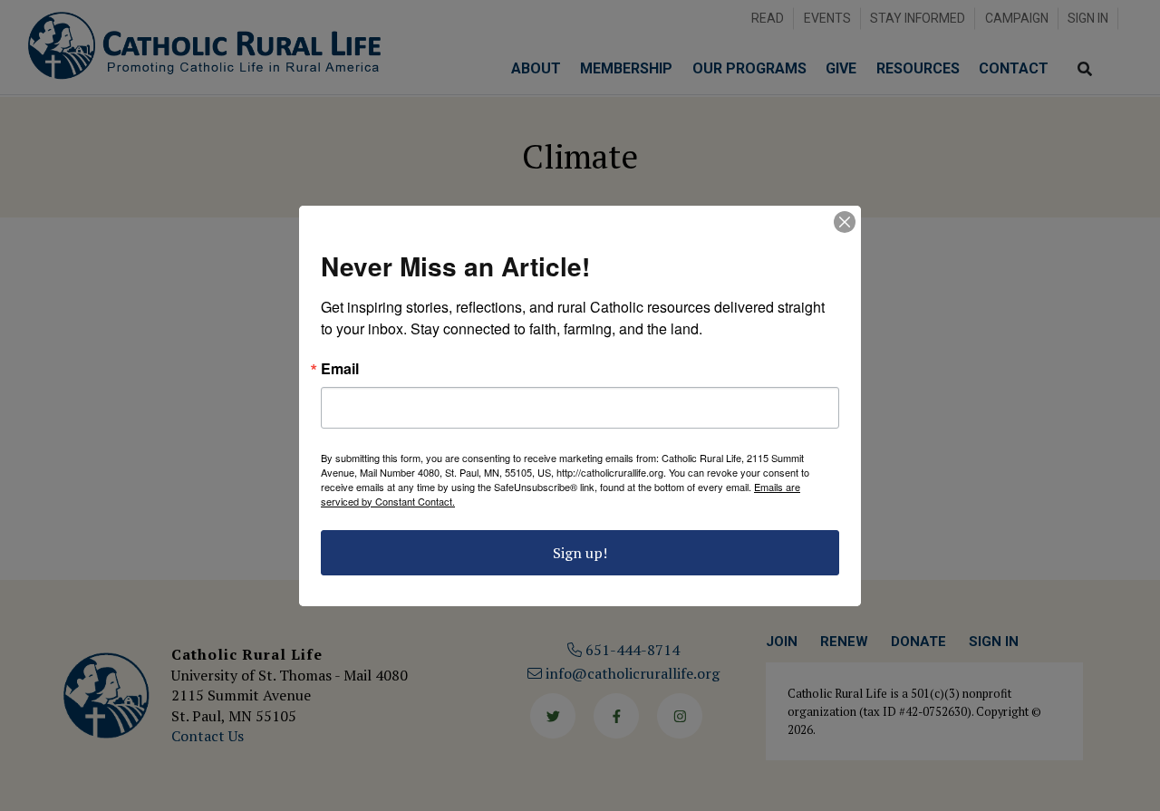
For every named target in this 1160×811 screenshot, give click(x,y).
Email (340, 369)
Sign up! (580, 553)
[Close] (845, 222)
